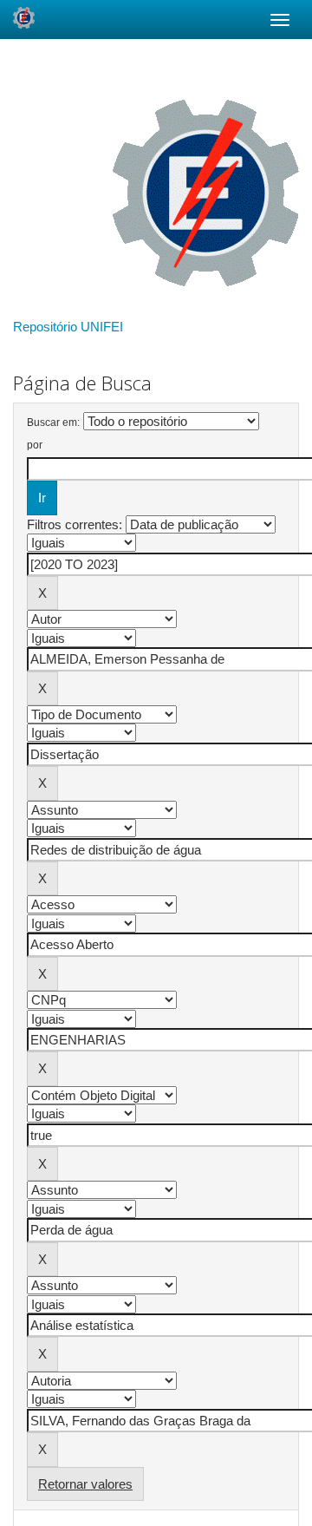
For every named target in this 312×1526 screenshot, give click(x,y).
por (34, 445)
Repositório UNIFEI (68, 326)
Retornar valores (85, 1484)
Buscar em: (53, 422)
